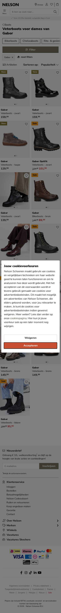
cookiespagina (18, 318)
